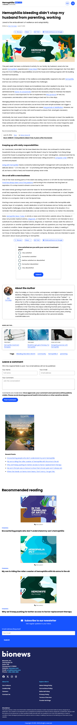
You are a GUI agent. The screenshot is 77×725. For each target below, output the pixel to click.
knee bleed (33, 69)
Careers (5, 691)
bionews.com (13, 668)
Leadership (6, 688)
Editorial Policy (44, 691)
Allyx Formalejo (12, 26)
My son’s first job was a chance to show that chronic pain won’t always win (34, 468)
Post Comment (10, 400)
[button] (67, 3)
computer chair (61, 158)
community (42, 354)
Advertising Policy (45, 685)
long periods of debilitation (53, 107)
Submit (38, 274)
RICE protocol (51, 94)
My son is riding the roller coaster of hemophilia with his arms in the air (33, 461)
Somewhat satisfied (29, 257)
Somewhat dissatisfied (30, 264)
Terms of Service (45, 697)
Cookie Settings (45, 700)
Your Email (43, 370)
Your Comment (8, 378)
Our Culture (6, 685)
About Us (5, 682)
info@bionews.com (14, 670)
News (15, 135)
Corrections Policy (45, 688)
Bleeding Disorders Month (25, 354)
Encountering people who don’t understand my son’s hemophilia (31, 458)
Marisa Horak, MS (25, 135)
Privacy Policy (44, 694)
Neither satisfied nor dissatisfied (33, 260)
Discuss (19, 32)
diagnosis (31, 219)
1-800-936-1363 (13, 672)
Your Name (6, 370)
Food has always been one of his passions (17, 182)
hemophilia (69, 79)
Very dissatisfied (28, 268)
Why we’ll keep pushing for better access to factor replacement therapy (34, 465)
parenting (63, 354)
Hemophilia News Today (15, 216)
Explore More (44, 682)
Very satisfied (27, 253)
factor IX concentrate (23, 92)
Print (38, 32)
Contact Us (6, 694)
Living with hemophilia (10, 165)
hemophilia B (12, 69)
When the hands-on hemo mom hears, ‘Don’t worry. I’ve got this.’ (31, 471)
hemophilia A (53, 354)
